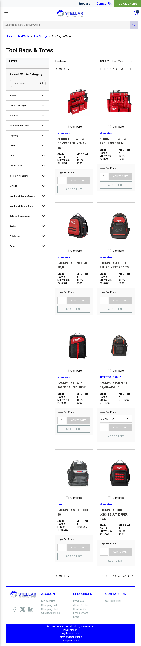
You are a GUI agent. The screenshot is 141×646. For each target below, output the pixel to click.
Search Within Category (26, 74)
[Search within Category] (42, 83)
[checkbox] (67, 126)
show (58, 69)
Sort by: (105, 61)
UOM (103, 418)
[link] (100, 69)
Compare (76, 126)
